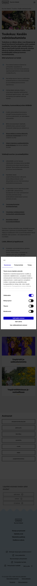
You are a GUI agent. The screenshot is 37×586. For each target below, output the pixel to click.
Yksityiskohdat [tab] (18, 265)
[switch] (31, 300)
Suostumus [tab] (7, 265)
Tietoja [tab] (30, 265)
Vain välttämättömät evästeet (18, 325)
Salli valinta (18, 321)
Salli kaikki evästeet (18, 318)
